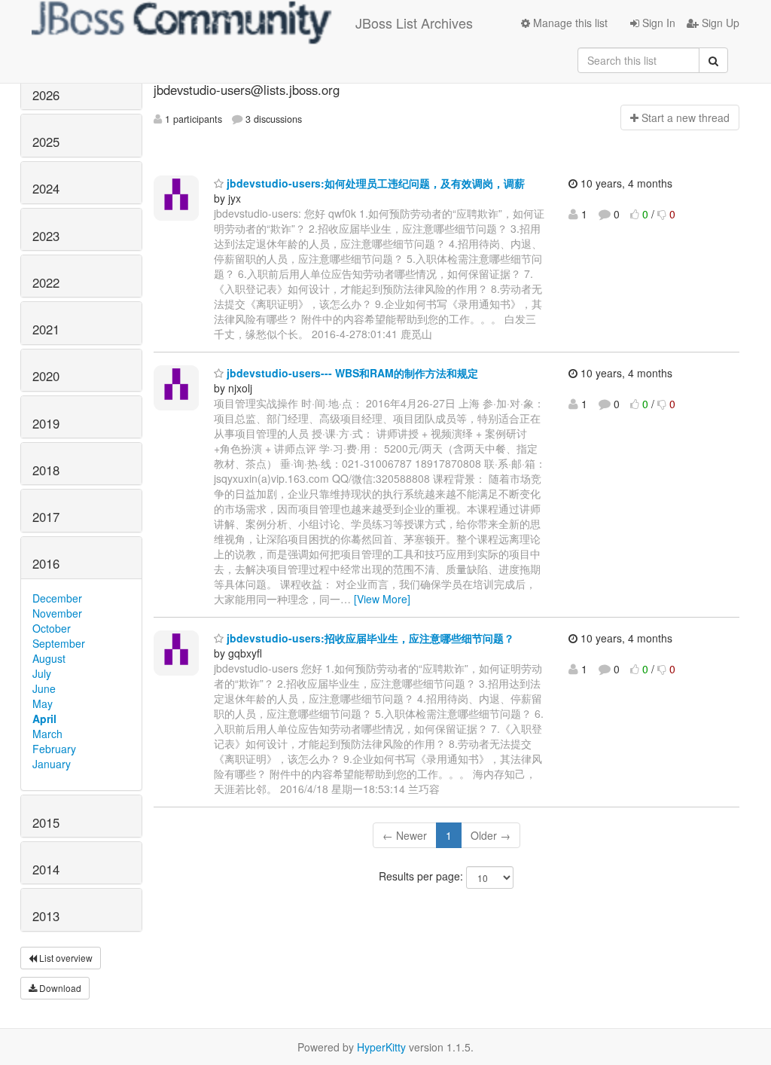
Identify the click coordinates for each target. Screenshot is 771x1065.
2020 (45, 376)
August (49, 658)
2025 (45, 142)
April (44, 718)
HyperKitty (381, 1046)
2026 (45, 95)
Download (59, 987)
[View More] (382, 598)
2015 (45, 822)
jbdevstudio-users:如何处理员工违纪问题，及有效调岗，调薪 (374, 183)
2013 (45, 916)
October (51, 628)
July (41, 673)
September (58, 643)
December (57, 598)
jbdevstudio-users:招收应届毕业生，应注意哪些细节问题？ (369, 637)
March (47, 733)
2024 (45, 188)
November (57, 613)
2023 (45, 236)
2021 (45, 329)
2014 (45, 869)
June (44, 688)
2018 (45, 470)
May (42, 703)
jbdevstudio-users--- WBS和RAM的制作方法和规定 (351, 372)
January (51, 763)
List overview (65, 957)
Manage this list (569, 22)
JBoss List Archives (414, 22)
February (54, 748)
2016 (45, 563)
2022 (45, 282)
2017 (45, 517)
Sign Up (719, 22)
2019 (45, 423)
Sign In (657, 22)
